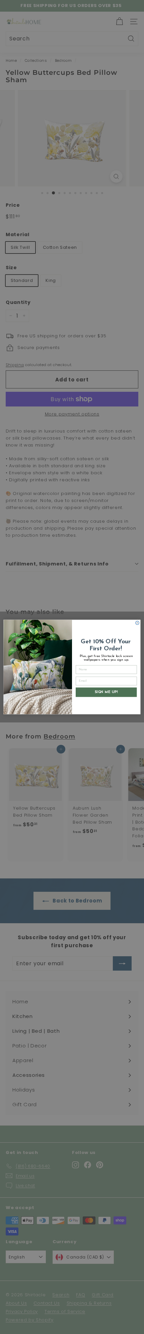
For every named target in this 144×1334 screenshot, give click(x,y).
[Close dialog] (137, 623)
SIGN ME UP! (106, 692)
